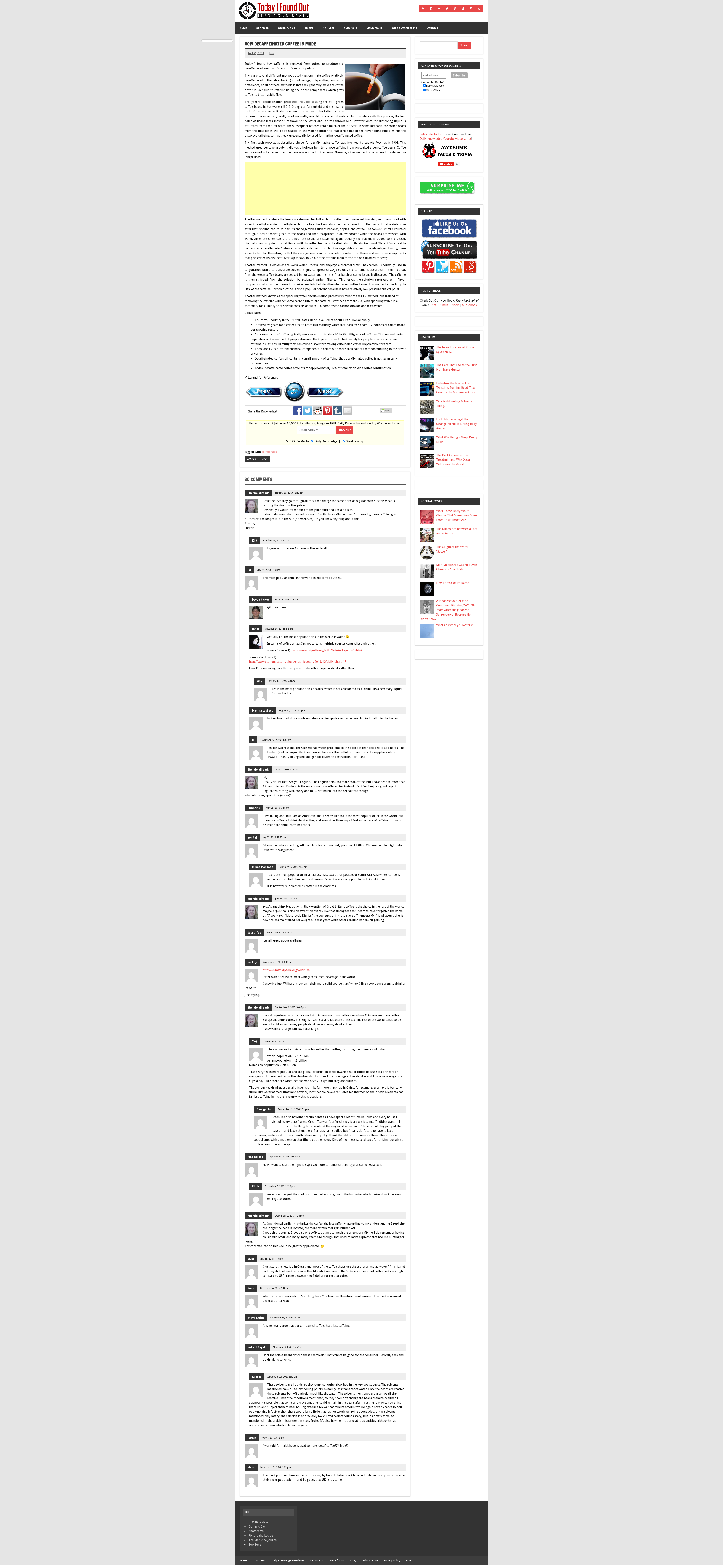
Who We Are (370, 1560)
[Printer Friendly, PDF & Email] (386, 411)
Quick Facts (374, 28)
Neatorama (256, 1531)
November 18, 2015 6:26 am (285, 1317)
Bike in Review (258, 1522)
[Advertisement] (325, 188)
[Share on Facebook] (297, 410)
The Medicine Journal (263, 1540)
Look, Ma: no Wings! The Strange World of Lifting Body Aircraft (456, 423)
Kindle (444, 305)
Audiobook (469, 305)
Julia (271, 53)
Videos (308, 28)
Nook (455, 305)
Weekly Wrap (355, 441)
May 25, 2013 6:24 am (277, 807)
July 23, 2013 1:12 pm (286, 898)
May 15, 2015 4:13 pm (271, 1258)
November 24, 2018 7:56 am (288, 1347)
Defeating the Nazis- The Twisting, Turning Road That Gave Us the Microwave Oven (455, 387)
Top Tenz (255, 1544)
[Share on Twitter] (307, 410)
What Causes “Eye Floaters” (454, 625)
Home (243, 28)
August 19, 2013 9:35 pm (280, 932)
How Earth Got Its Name (452, 583)
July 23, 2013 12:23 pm (275, 837)
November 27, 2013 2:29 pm (278, 1041)
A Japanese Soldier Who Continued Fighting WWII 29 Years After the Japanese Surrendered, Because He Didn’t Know (447, 610)
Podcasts (350, 28)
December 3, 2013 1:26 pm (289, 1215)
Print (433, 305)
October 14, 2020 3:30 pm (277, 540)
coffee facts (269, 452)
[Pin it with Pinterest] (327, 410)
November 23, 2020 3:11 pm (275, 1467)
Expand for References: (263, 377)
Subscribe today (431, 134)
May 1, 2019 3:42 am (273, 1437)
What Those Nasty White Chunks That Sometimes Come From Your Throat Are (456, 515)
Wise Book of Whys (404, 28)
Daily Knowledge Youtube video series (445, 138)
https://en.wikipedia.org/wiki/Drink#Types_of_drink (326, 650)
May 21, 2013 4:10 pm (268, 569)
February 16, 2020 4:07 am (293, 866)
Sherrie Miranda (258, 493)
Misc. (264, 459)
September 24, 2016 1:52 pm (293, 1109)
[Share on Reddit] (317, 410)
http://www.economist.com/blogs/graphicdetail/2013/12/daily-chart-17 (297, 661)
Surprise (262, 28)
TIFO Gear (259, 1560)
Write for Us (286, 28)
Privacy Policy (392, 1560)
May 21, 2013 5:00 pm (287, 599)
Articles (329, 28)
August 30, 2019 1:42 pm (292, 710)
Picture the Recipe (261, 1535)
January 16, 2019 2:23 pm (281, 680)
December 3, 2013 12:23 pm (280, 1186)
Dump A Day (257, 1526)
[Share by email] (347, 410)
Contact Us (317, 1560)
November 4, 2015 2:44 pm (274, 1288)
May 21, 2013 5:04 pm (286, 769)
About (409, 1560)
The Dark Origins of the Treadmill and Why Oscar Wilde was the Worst (453, 459)
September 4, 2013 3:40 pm (277, 962)
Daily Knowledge (326, 441)
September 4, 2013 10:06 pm (290, 1007)
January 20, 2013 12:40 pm (289, 492)
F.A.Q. (353, 1560)
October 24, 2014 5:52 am (279, 628)
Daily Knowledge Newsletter (288, 1560)
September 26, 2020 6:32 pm (282, 1376)
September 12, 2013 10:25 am (285, 1156)
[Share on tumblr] (337, 410)
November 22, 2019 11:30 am (275, 739)
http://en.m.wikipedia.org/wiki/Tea (286, 970)
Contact (432, 28)
